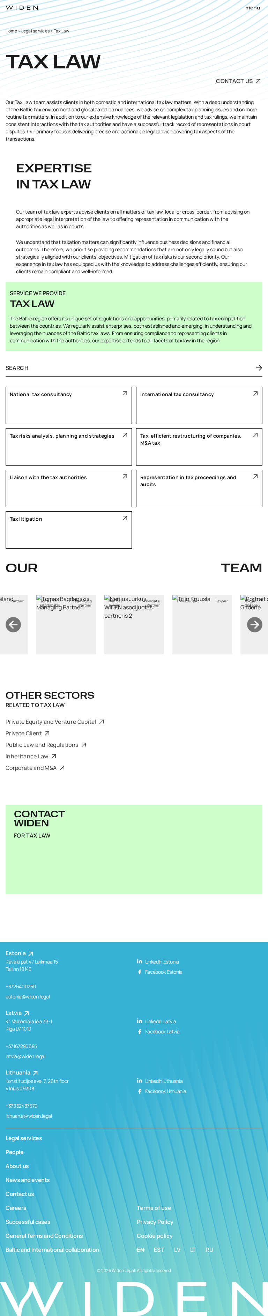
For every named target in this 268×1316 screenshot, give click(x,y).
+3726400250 (21, 986)
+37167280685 (21, 1046)
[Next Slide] (254, 624)
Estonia (16, 953)
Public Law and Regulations (43, 745)
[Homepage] (22, 8)
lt (193, 1250)
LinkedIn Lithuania (163, 1081)
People (15, 1152)
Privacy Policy (155, 1222)
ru (210, 1250)
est (159, 1250)
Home (11, 31)
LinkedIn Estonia (161, 961)
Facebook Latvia (161, 1031)
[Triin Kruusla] (202, 624)
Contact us (235, 81)
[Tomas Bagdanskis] (66, 624)
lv (177, 1250)
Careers (16, 1208)
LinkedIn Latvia (160, 1021)
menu (252, 8)
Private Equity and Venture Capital (51, 722)
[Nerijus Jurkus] (134, 624)
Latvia (14, 1013)
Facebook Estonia (163, 971)
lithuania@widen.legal (29, 1116)
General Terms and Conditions (44, 1236)
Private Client (24, 733)
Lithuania (18, 1072)
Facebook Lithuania (165, 1091)
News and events (28, 1180)
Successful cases (28, 1222)
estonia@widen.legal (28, 996)
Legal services (35, 31)
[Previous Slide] (13, 624)
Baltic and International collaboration (52, 1250)
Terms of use (154, 1208)
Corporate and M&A (32, 768)
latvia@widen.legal (25, 1056)
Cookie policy (155, 1236)
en (140, 1250)
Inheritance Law (28, 756)
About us (17, 1166)
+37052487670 (22, 1105)
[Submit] (254, 368)
